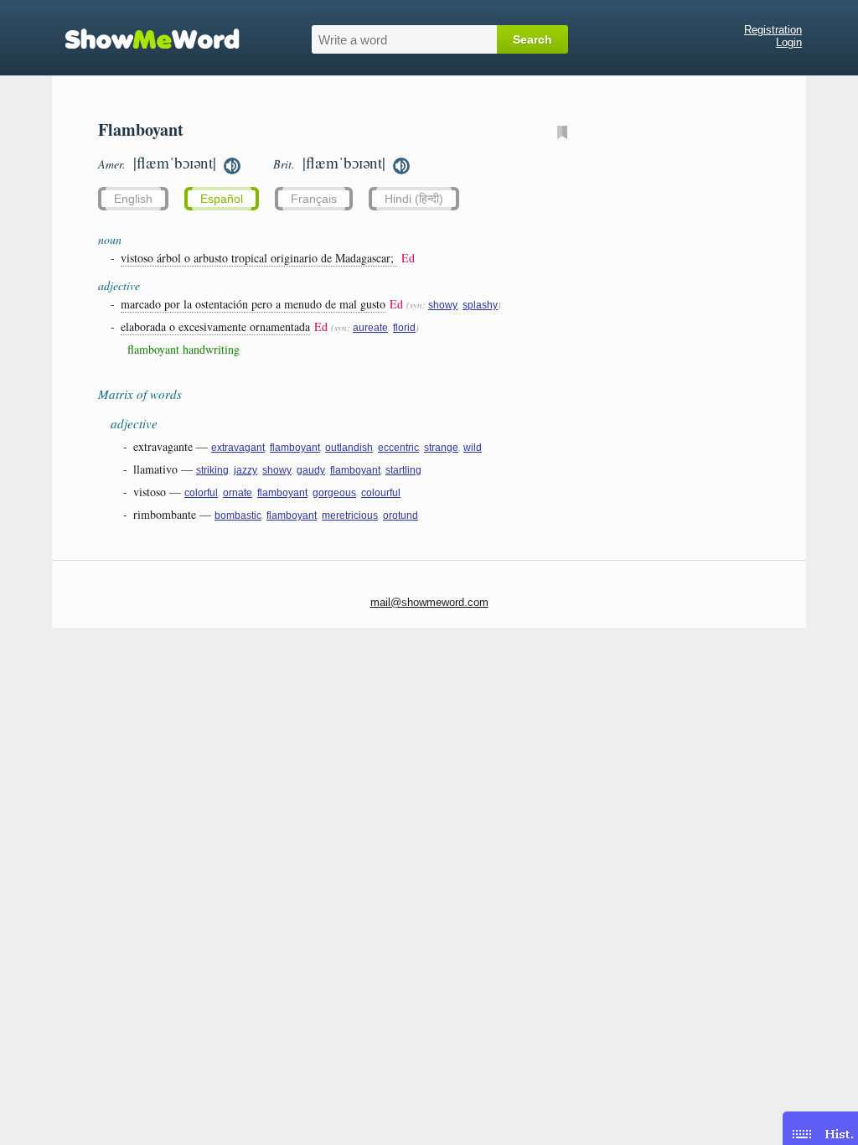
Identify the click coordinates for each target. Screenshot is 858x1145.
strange (441, 447)
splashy (480, 305)
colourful (381, 493)
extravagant (238, 447)
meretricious (350, 515)
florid (404, 328)
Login (789, 42)
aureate (370, 328)
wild (472, 447)
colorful (201, 493)
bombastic (237, 515)
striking (212, 470)
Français (314, 198)
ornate (237, 493)
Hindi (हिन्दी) (414, 198)
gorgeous (334, 493)
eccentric (398, 447)
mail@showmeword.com (429, 602)
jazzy (245, 470)
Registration (773, 29)
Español (221, 198)
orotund (400, 515)
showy (442, 305)
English (133, 198)
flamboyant (295, 447)
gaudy (311, 470)
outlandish (349, 447)
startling (403, 470)
